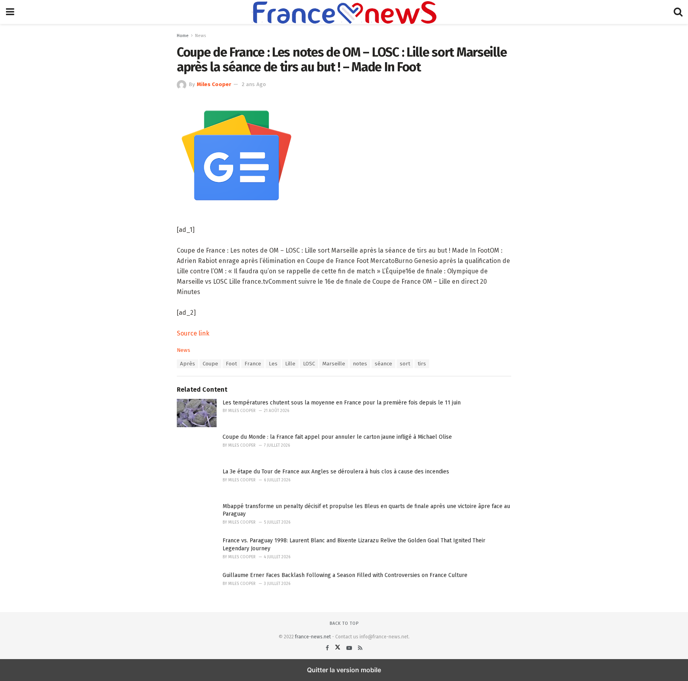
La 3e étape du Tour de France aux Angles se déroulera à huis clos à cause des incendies (336, 471)
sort (405, 364)
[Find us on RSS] (360, 648)
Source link (193, 333)
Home (183, 35)
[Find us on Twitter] (338, 648)
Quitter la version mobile (344, 670)
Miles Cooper (214, 84)
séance (383, 364)
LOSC (309, 364)
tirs (422, 364)
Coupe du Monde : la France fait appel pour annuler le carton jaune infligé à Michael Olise (337, 437)
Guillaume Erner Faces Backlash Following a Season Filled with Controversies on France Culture (345, 575)
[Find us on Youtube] (350, 648)
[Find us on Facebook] (328, 648)
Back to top (344, 623)
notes (360, 364)
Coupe (210, 364)
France (252, 364)
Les (273, 364)
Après (187, 364)
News (200, 35)
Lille (290, 364)
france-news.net (313, 637)
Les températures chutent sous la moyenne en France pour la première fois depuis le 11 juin (342, 402)
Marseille (333, 364)
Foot (231, 364)
